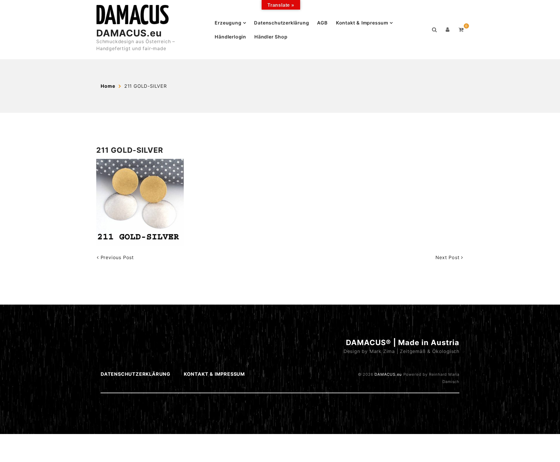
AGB (322, 23)
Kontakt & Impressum (362, 23)
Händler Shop (271, 37)
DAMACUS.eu (129, 33)
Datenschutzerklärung (281, 23)
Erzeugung (228, 23)
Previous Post (116, 257)
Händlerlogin (230, 37)
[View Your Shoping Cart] (461, 29)
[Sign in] (448, 29)
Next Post (448, 257)
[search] (434, 29)
